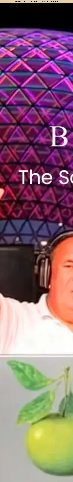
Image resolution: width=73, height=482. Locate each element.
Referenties (44, 2)
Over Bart (33, 2)
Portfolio (55, 2)
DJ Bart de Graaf (21, 2)
